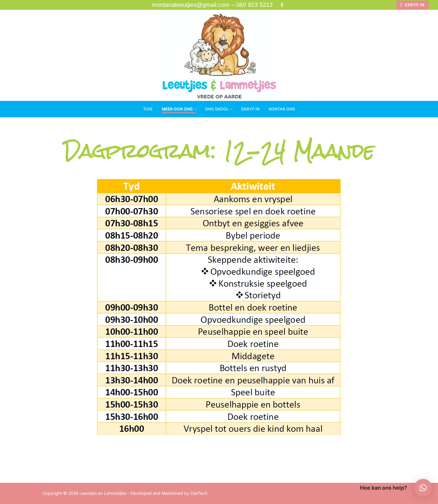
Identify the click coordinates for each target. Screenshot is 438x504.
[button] (423, 488)
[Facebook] (282, 5)
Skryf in (414, 4)
